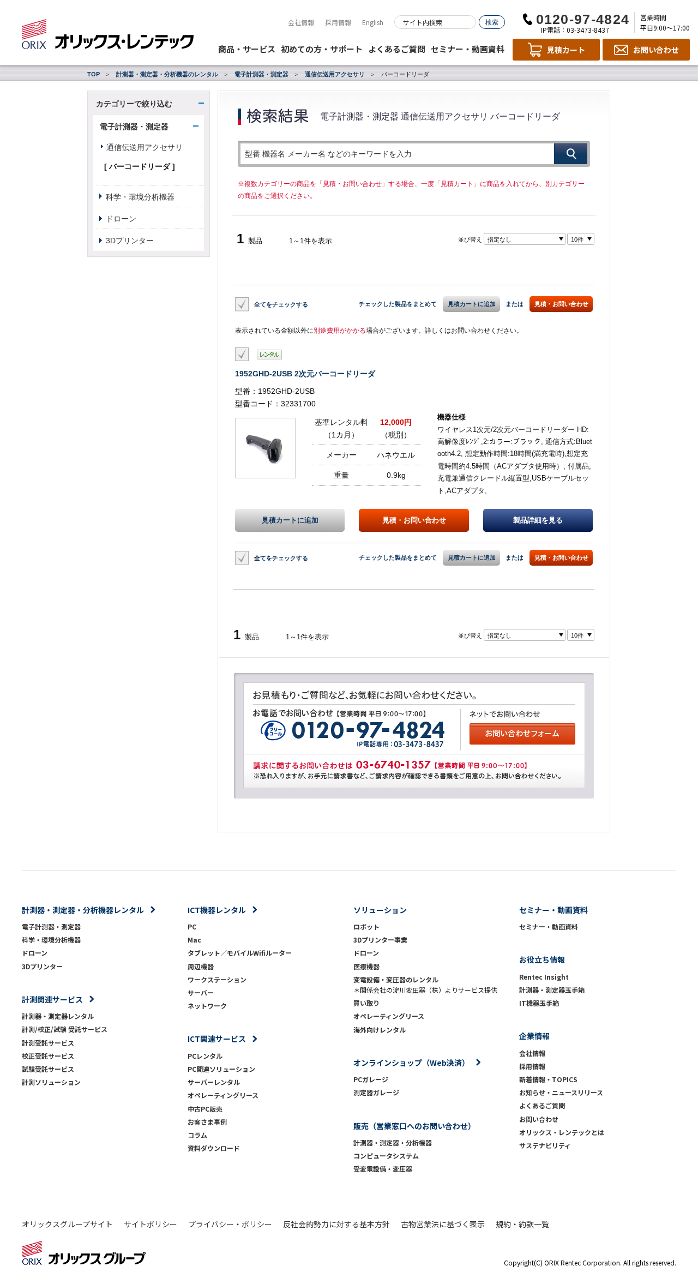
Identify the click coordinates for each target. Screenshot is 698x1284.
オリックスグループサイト (67, 1224)
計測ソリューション (51, 1082)
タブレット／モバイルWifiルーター (240, 952)
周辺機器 (201, 966)
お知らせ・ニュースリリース (561, 1092)
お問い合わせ (538, 1119)
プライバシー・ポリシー (230, 1224)
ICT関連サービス (217, 1038)
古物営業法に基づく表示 (443, 1224)
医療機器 (366, 966)
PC (192, 926)
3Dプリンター (130, 240)
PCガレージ (370, 1079)
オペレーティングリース (223, 1095)
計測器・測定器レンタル (58, 1016)
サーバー (201, 992)
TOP (93, 74)
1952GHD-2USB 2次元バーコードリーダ (305, 373)
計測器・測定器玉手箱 (552, 989)
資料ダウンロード (214, 1148)
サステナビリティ (545, 1145)
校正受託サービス (48, 1055)
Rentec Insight (544, 976)
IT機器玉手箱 (539, 1002)
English (372, 22)
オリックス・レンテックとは (561, 1132)
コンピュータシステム (386, 1155)
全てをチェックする (281, 304)
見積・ (414, 520)
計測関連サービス (52, 999)
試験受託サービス (48, 1068)
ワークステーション (217, 979)
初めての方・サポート (322, 49)
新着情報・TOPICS (548, 1079)
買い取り (366, 1002)
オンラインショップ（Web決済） (411, 1062)
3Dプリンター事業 (380, 939)
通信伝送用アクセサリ (335, 74)
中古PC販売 (205, 1108)
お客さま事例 (207, 1121)
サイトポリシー (150, 1224)
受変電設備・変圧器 (382, 1168)
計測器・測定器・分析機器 (392, 1142)
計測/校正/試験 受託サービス (64, 1029)
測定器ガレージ (376, 1092)
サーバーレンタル (214, 1082)
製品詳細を (538, 520)
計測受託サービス (48, 1042)
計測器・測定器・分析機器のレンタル (167, 74)
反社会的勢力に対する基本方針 (336, 1224)
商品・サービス (246, 49)
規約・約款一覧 (522, 1224)
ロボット (366, 926)
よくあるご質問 (396, 49)
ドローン (121, 218)
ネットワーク (207, 1005)
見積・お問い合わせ (561, 304)
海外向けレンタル (382, 1029)
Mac (194, 939)
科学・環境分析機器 (140, 197)
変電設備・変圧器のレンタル (395, 979)
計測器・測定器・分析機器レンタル (83, 909)
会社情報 (301, 22)
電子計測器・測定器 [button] (134, 126)
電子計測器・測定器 (261, 74)
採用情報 (338, 22)
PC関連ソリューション (221, 1068)
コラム (197, 1134)
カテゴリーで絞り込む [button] (134, 103)
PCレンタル (205, 1055)
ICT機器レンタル (217, 909)
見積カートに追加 (472, 304)
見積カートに (290, 520)
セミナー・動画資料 (467, 49)
